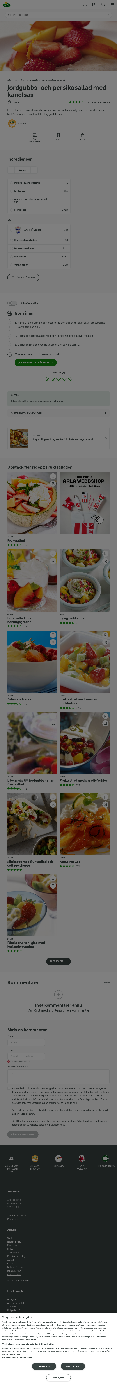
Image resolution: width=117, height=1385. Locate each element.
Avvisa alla (44, 1366)
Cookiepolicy (30, 1340)
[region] (58, 1349)
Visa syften (58, 1377)
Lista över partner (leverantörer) (17, 1357)
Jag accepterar (73, 1366)
